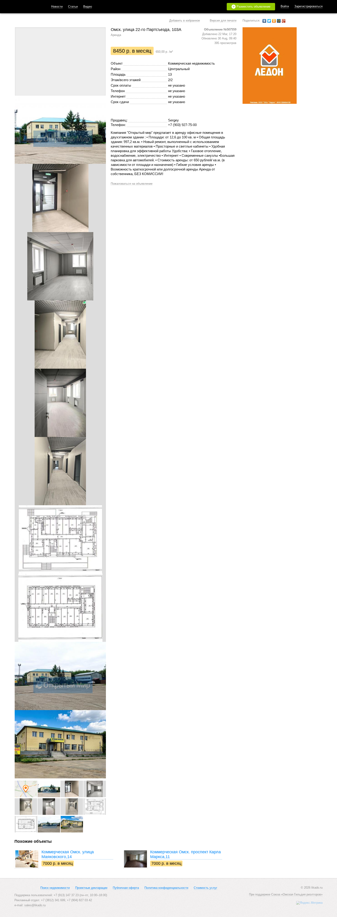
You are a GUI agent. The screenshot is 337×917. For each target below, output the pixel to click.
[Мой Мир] (278, 21)
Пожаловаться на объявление (131, 183)
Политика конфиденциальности (166, 888)
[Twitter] (269, 21)
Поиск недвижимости (55, 888)
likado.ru (27, 6)
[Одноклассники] (274, 21)
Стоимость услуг (205, 888)
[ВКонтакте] (264, 21)
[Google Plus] (283, 21)
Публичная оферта (126, 888)
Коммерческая (67, 854)
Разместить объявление (251, 6)
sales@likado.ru (35, 905)
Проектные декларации (91, 888)
